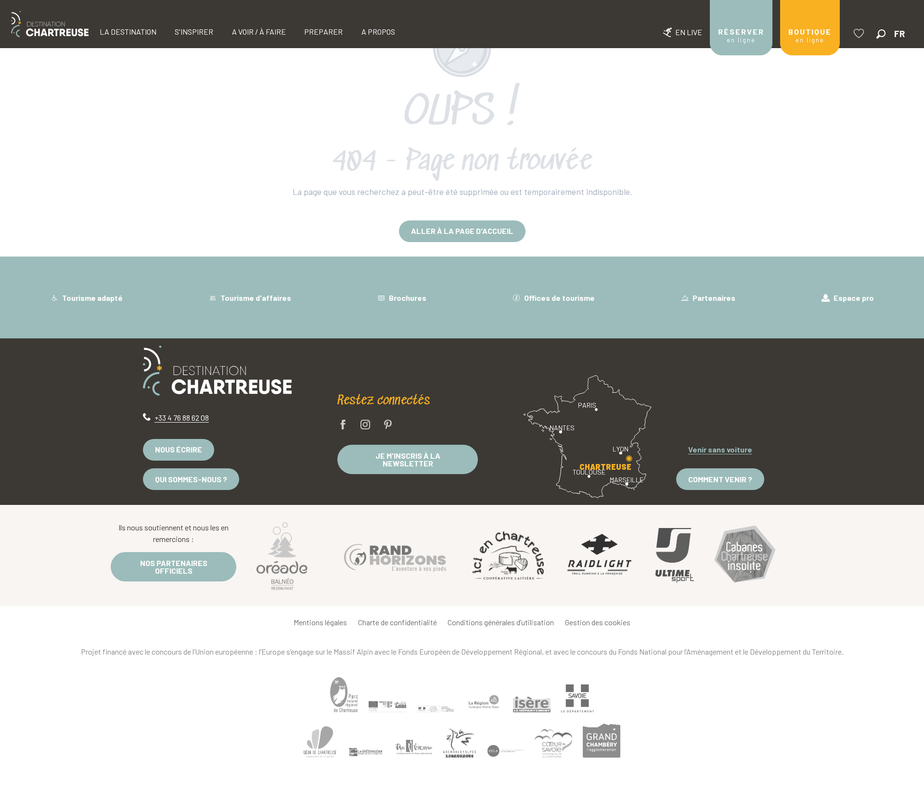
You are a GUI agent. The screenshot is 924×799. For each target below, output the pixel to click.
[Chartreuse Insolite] (745, 555)
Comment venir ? (720, 479)
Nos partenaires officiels (173, 566)
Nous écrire (178, 449)
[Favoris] (860, 33)
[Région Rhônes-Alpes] (484, 702)
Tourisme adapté (92, 297)
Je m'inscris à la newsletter (407, 459)
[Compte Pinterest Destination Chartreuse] (388, 425)
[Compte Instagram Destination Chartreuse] (365, 425)
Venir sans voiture (720, 449)
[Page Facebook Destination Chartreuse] (343, 425)
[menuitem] (49, 24)
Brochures (406, 297)
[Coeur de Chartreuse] (320, 742)
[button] (881, 34)
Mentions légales (320, 622)
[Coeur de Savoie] (553, 743)
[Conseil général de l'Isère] (532, 704)
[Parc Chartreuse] (344, 695)
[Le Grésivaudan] (366, 752)
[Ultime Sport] (674, 555)
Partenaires (713, 297)
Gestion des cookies (597, 622)
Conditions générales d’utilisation (501, 622)
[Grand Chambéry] (602, 740)
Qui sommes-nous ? (191, 479)
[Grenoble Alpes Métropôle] (459, 743)
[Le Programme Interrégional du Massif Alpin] (387, 707)
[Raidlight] (600, 556)
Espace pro (853, 297)
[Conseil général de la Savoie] (577, 698)
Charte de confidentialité (397, 622)
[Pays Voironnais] (414, 748)
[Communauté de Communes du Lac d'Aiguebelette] (505, 751)
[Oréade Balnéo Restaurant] (282, 555)
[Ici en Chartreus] (508, 555)
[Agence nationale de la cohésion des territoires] (435, 708)
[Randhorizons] (395, 555)
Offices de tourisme (559, 297)
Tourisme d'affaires (255, 297)
